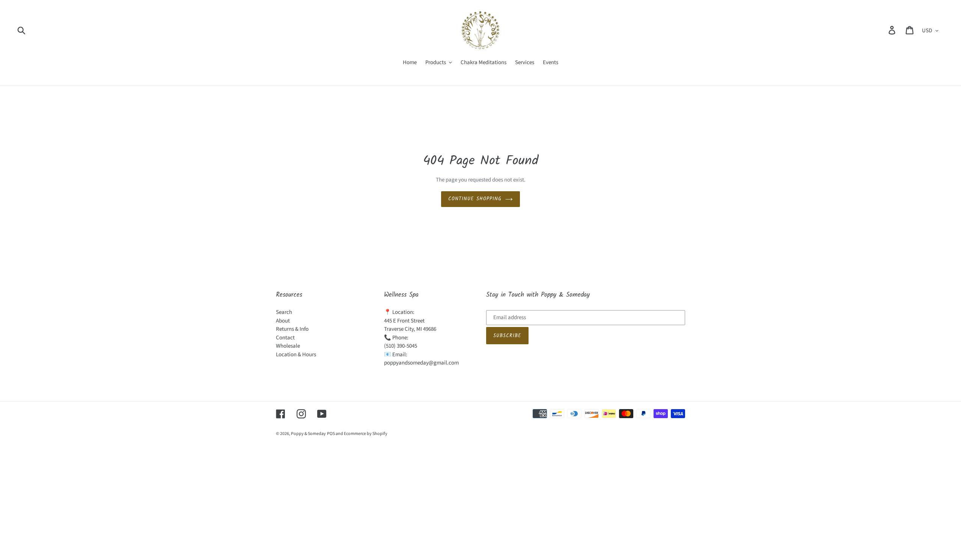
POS (331, 433)
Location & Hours (296, 354)
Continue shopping (475, 199)
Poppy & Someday (308, 433)
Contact (285, 338)
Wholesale (288, 346)
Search (284, 312)
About (283, 321)
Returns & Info (292, 329)
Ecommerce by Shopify (365, 433)
